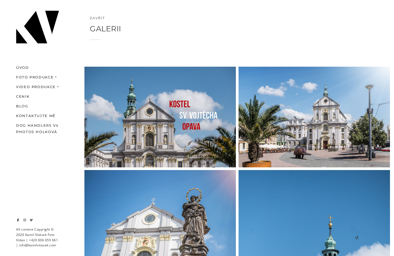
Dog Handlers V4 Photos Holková (37, 128)
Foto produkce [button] (35, 77)
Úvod (22, 67)
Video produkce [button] (36, 87)
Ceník (22, 96)
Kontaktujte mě (36, 116)
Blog (22, 106)
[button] (56, 76)
